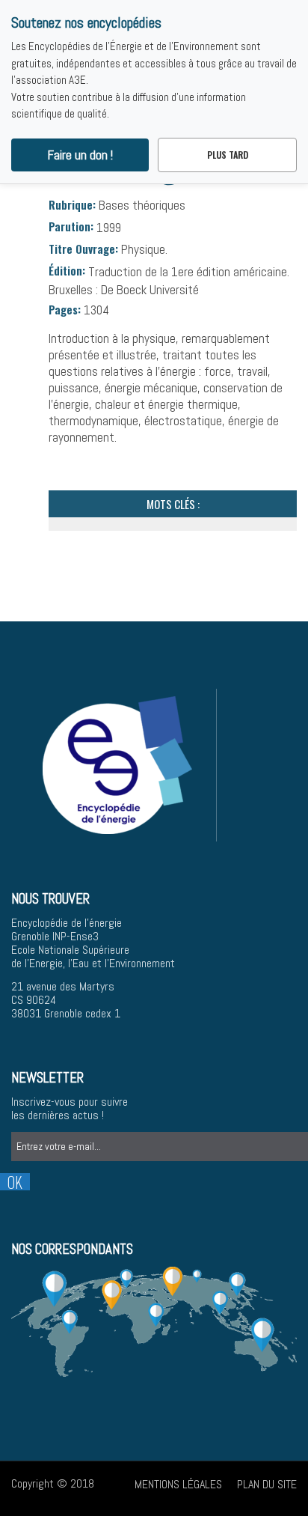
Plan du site (267, 1484)
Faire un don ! (80, 155)
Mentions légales (178, 1484)
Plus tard (227, 154)
